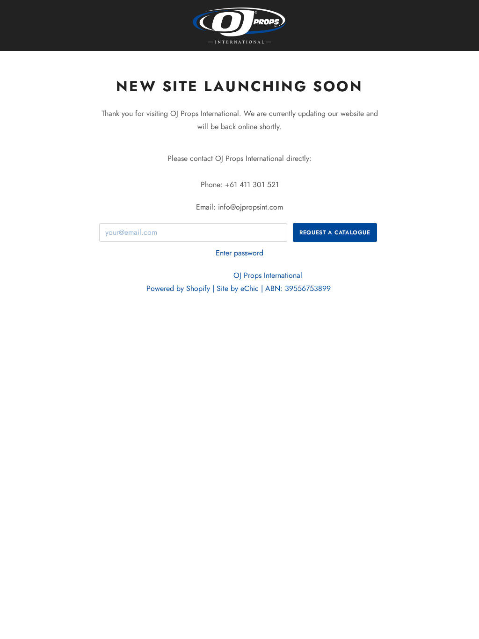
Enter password (239, 252)
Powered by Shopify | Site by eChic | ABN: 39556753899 (238, 288)
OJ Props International (269, 275)
